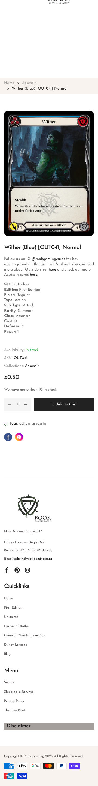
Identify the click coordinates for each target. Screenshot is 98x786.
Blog (7, 654)
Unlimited (11, 617)
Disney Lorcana (15, 644)
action (24, 424)
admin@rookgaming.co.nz (33, 558)
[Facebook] (7, 569)
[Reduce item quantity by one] (9, 404)
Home (8, 598)
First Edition (13, 607)
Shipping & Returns (18, 691)
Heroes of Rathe (16, 626)
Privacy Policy (14, 701)
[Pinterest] (17, 569)
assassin (39, 424)
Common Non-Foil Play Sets (25, 635)
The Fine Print (14, 710)
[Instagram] (27, 569)
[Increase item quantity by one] (26, 404)
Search (9, 682)
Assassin (32, 366)
